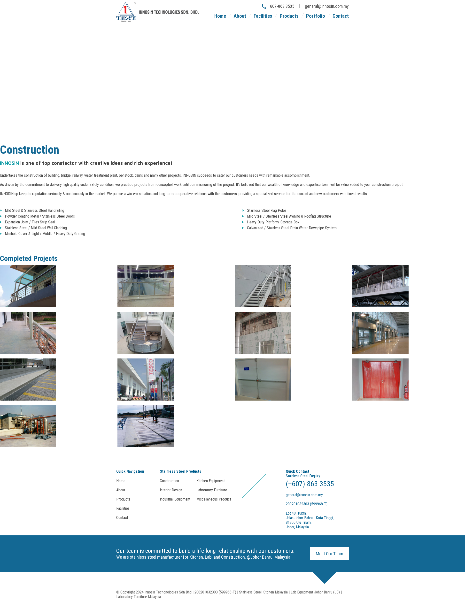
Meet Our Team (329, 553)
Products (289, 16)
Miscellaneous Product (213, 499)
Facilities (263, 16)
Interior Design (171, 490)
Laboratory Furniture (211, 490)
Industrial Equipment (175, 499)
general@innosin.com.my (327, 6)
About (239, 16)
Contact (341, 16)
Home (220, 16)
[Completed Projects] (28, 306)
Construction (169, 481)
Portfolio (315, 16)
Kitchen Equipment (210, 481)
